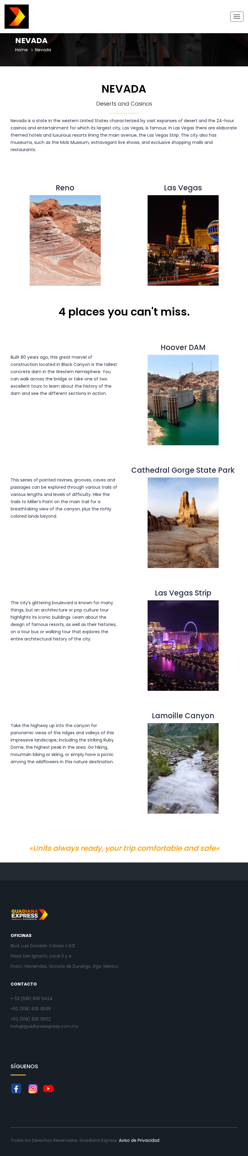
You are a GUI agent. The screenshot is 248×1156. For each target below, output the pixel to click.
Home (21, 50)
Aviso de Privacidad (139, 1140)
